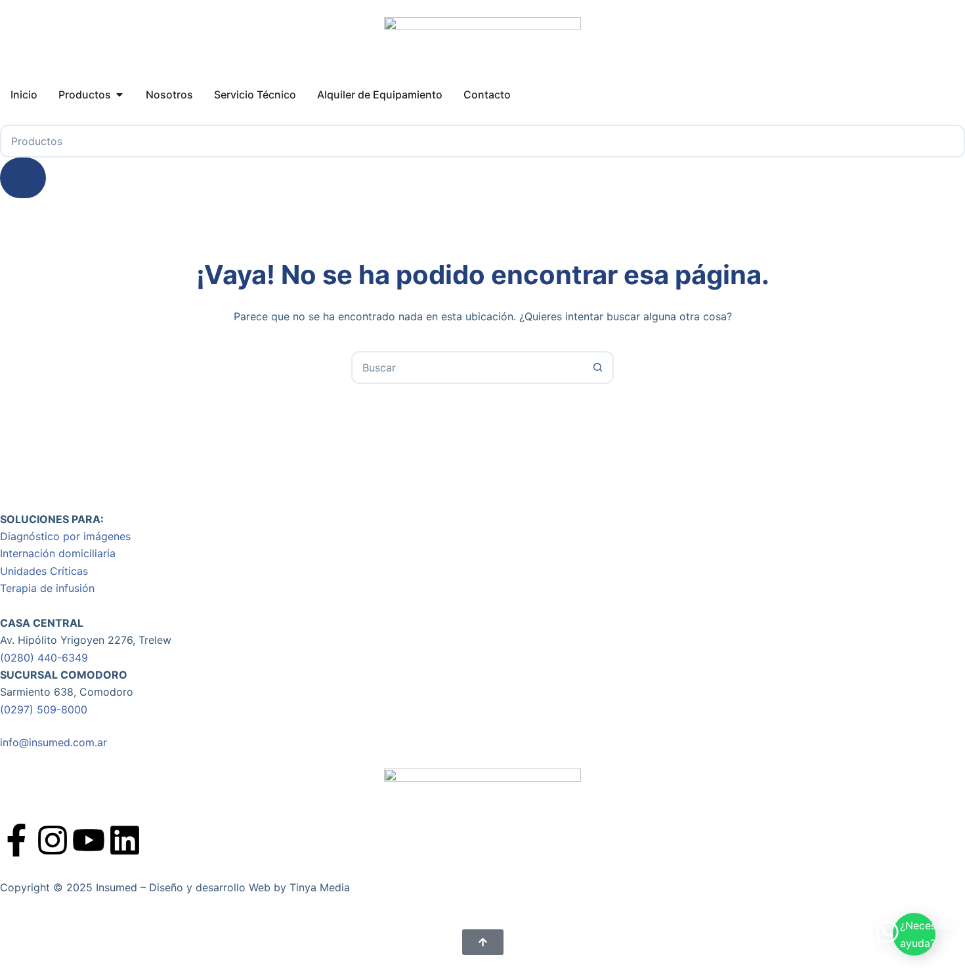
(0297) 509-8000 (43, 709)
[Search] (23, 178)
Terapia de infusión (47, 588)
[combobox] (467, 367)
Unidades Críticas (44, 571)
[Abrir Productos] (119, 94)
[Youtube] (88, 840)
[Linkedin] (124, 840)
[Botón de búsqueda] (597, 367)
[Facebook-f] (16, 840)
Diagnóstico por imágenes (65, 536)
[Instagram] (52, 840)
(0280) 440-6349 (44, 657)
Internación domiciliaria (58, 553)
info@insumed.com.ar (53, 742)
